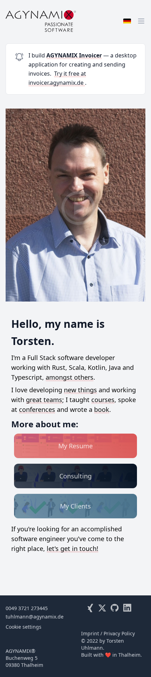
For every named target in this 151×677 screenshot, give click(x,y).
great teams (44, 399)
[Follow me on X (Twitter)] (102, 608)
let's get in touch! (72, 548)
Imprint (90, 633)
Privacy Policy (119, 633)
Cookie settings (23, 626)
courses (102, 399)
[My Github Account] (115, 608)
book (101, 409)
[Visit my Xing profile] (89, 608)
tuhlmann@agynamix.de (35, 616)
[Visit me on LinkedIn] (127, 608)
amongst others (69, 377)
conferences (37, 409)
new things (80, 390)
